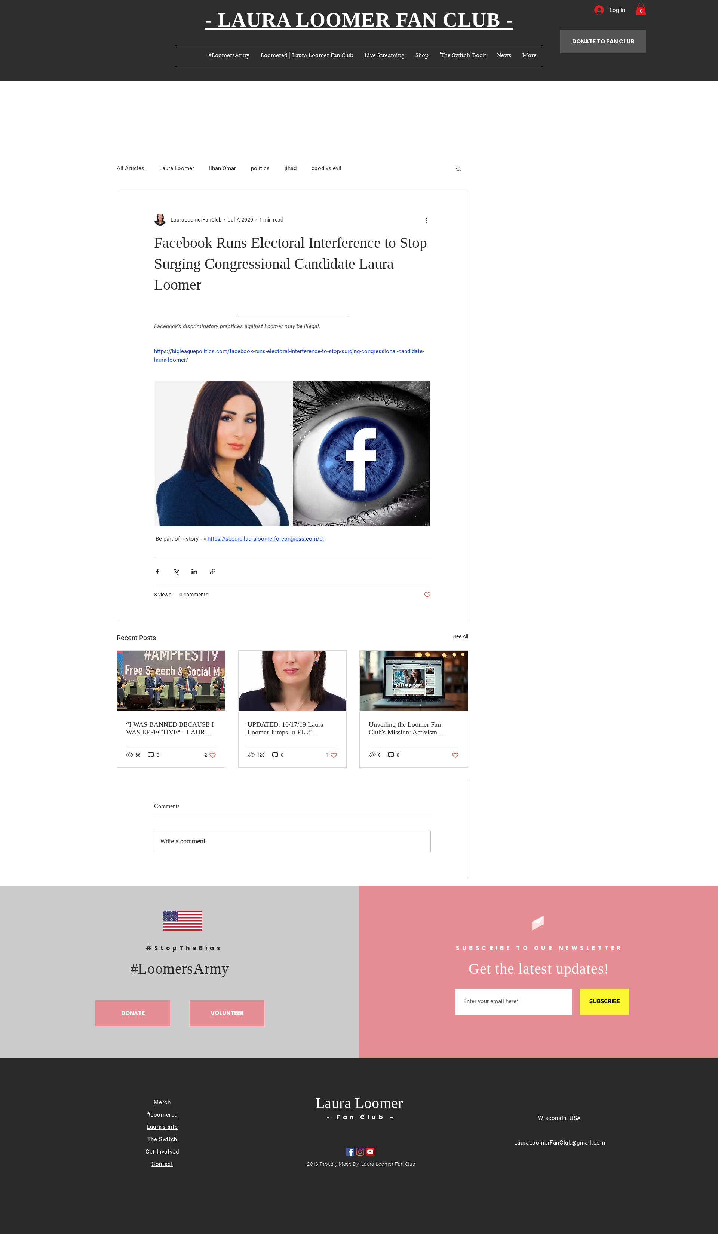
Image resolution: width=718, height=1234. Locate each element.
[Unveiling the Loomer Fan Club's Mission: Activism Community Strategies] (414, 681)
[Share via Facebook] (157, 571)
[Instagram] (360, 1152)
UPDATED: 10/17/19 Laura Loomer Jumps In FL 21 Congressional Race (285, 728)
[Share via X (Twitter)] (176, 571)
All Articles (130, 168)
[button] (641, 9)
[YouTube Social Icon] (370, 1152)
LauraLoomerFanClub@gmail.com (559, 1142)
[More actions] (426, 219)
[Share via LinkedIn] (194, 571)
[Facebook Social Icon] (350, 1152)
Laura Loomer (176, 168)
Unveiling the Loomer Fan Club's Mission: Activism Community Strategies (405, 728)
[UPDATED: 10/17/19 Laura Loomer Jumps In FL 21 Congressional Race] (293, 681)
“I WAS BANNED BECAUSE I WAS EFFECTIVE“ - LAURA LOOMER (170, 728)
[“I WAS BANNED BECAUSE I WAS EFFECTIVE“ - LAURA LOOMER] (171, 681)
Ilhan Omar (222, 168)
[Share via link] (212, 571)
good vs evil (326, 168)
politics (260, 168)
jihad (291, 168)
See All (460, 636)
